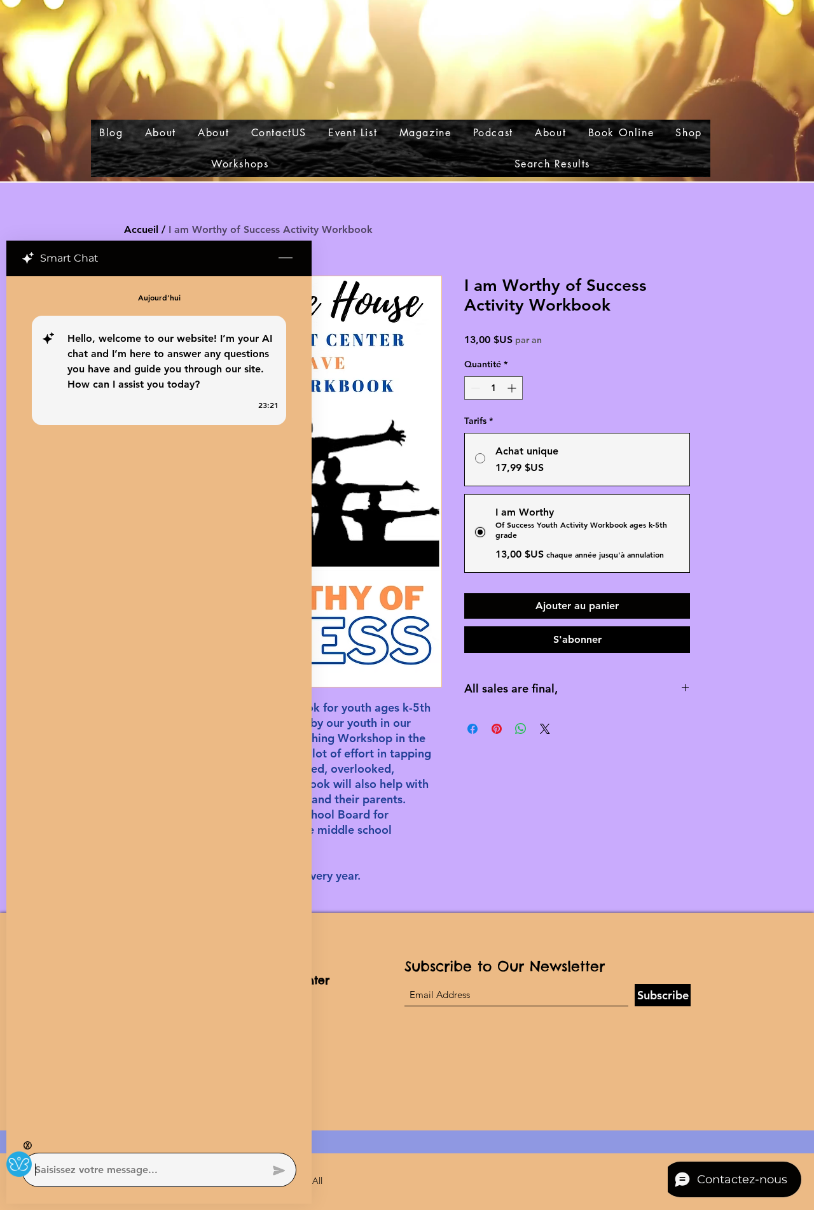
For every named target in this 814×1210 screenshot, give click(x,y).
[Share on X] (545, 728)
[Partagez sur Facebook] (472, 728)
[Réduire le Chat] (285, 258)
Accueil (141, 229)
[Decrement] (474, 388)
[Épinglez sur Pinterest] (496, 728)
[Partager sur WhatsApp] (520, 728)
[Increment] (513, 388)
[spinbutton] (493, 388)
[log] (159, 710)
